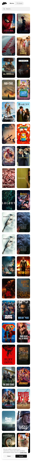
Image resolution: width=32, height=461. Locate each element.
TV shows (19, 3)
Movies (12, 3)
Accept (21, 456)
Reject (9, 456)
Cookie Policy (23, 452)
